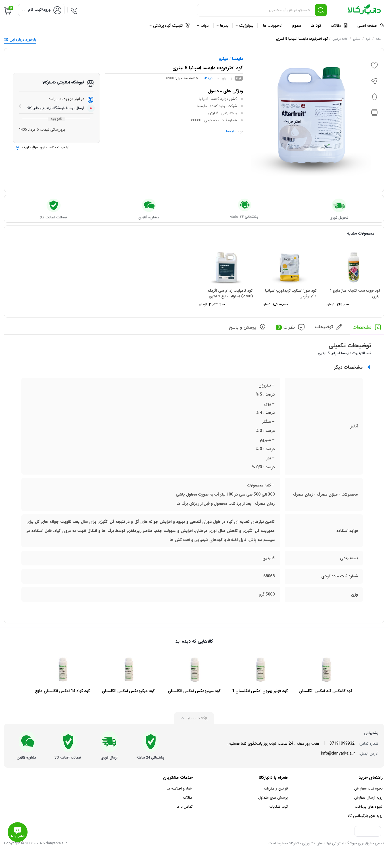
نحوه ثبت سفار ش (368, 788)
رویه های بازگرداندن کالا (365, 816)
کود (368, 39)
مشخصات (362, 327)
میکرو (356, 39)
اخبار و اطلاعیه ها (180, 788)
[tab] (367, 329)
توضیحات (324, 326)
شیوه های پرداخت (369, 807)
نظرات (286, 327)
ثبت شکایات (278, 807)
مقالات (188, 798)
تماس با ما (185, 807)
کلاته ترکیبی (340, 39)
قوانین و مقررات (276, 788)
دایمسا (237, 59)
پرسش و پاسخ (242, 327)
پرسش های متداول (273, 798)
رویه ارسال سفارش (368, 798)
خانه (378, 39)
